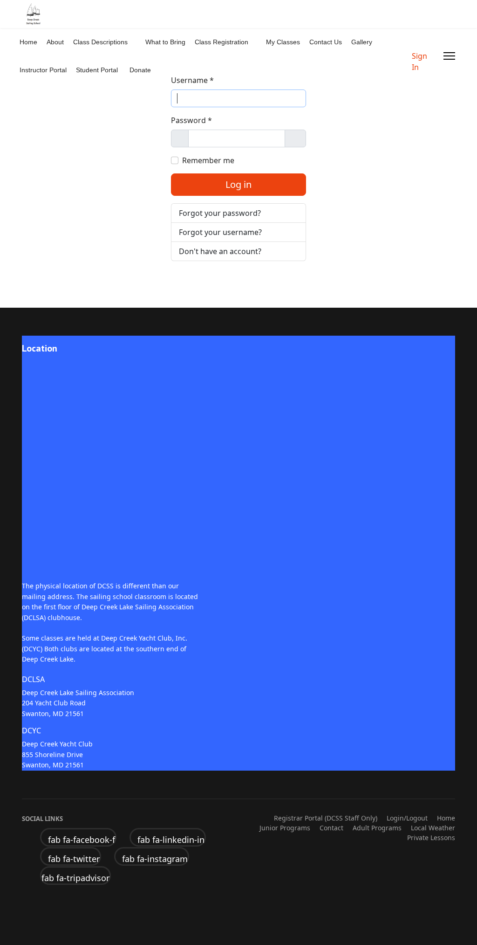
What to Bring (165, 42)
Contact (331, 827)
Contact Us (325, 42)
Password (191, 120)
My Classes (283, 42)
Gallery (361, 42)
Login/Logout (407, 818)
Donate (140, 70)
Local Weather (433, 827)
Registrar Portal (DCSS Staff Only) (325, 818)
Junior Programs (284, 827)
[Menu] (449, 56)
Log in (238, 184)
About (55, 42)
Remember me (208, 160)
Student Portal (97, 70)
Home (28, 42)
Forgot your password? (220, 213)
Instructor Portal (43, 70)
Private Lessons (431, 837)
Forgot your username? (220, 232)
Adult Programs (377, 827)
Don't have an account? (220, 251)
